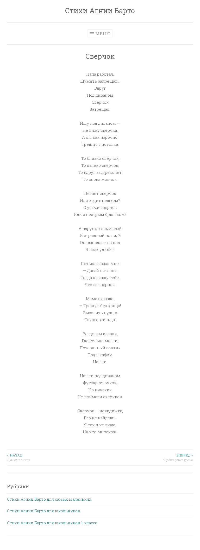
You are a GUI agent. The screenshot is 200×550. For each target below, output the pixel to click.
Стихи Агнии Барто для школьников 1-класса (52, 522)
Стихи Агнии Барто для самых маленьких (49, 499)
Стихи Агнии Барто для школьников (43, 510)
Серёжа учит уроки (177, 457)
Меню (103, 33)
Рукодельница (18, 457)
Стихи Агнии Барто (100, 10)
